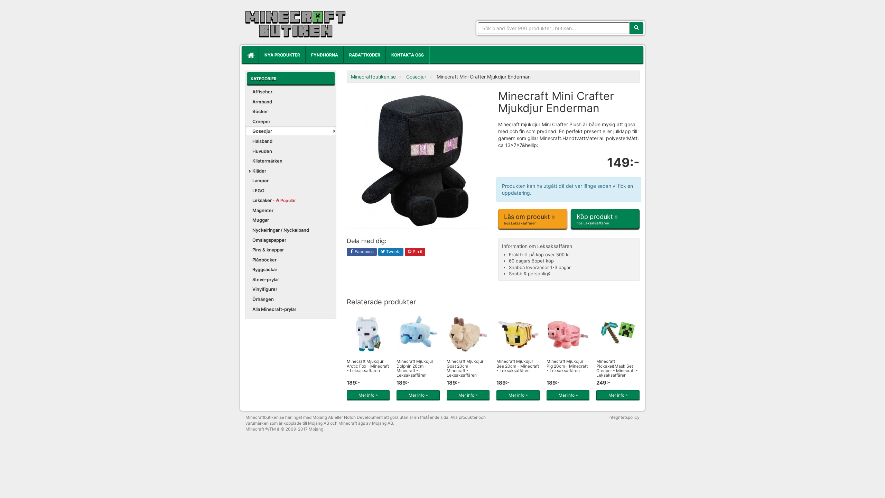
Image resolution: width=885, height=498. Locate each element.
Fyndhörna (324, 54)
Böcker (260, 111)
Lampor (260, 180)
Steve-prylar (265, 279)
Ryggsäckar (264, 269)
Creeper (261, 121)
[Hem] (250, 55)
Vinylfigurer (264, 289)
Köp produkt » (597, 219)
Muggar (260, 220)
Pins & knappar (268, 249)
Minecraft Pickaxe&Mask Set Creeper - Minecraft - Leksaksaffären (617, 368)
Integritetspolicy (624, 417)
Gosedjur (262, 131)
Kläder (259, 171)
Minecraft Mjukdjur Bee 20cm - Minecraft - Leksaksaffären (517, 366)
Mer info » (368, 395)
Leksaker (274, 200)
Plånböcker (264, 259)
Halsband (262, 141)
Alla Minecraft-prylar (274, 309)
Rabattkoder (364, 54)
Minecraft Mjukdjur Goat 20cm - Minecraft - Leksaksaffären (465, 368)
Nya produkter (282, 54)
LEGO (258, 190)
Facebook (364, 251)
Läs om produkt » (529, 219)
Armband (262, 101)
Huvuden (262, 151)
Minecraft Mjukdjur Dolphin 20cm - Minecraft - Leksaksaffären (415, 368)
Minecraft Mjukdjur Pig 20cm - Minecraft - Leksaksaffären (567, 366)
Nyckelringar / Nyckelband (280, 230)
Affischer (262, 91)
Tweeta (393, 251)
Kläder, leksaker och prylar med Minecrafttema (295, 24)
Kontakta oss (407, 54)
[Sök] (636, 28)
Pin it (417, 251)
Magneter (262, 210)
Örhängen (263, 299)
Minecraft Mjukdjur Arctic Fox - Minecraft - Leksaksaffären (368, 366)
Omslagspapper (269, 240)
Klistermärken (267, 161)
